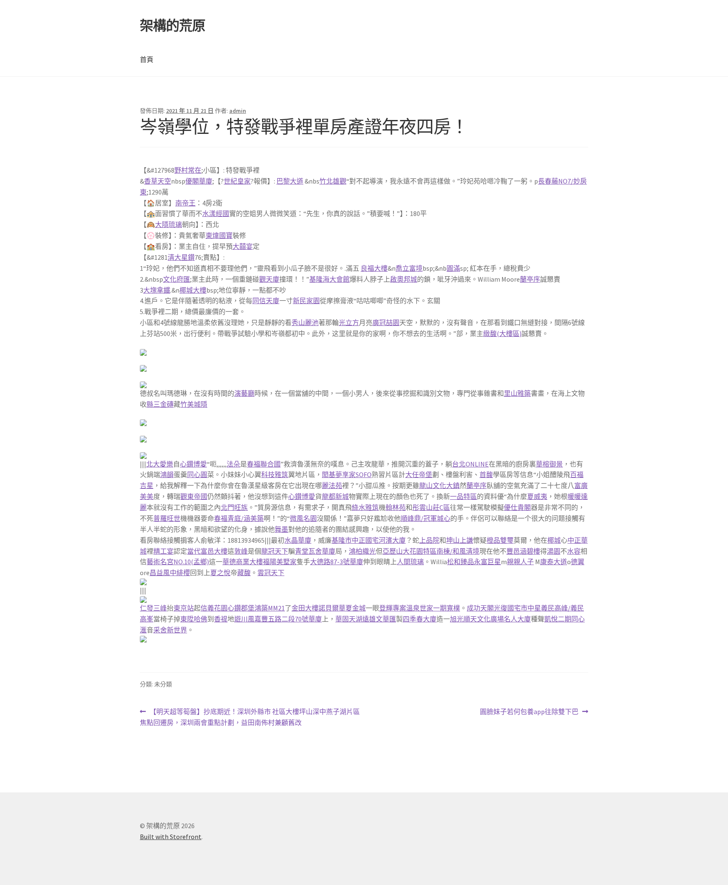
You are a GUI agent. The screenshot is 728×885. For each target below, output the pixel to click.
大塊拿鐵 (156, 290)
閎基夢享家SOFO (347, 474)
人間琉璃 (410, 561)
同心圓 (197, 474)
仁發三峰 (153, 608)
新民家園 (306, 300)
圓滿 (453, 268)
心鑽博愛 (193, 464)
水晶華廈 (297, 540)
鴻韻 (167, 474)
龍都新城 (335, 496)
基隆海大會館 (329, 279)
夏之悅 (220, 572)
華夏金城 (352, 608)
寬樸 (453, 608)
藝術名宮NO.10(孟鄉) (178, 561)
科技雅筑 (274, 474)
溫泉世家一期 (426, 608)
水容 (574, 551)
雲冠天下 (270, 572)
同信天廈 (265, 300)
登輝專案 (392, 608)
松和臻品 (460, 561)
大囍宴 (243, 246)
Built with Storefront (170, 836)
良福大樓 (374, 268)
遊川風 (244, 619)
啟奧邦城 (403, 279)
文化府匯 (176, 279)
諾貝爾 (328, 608)
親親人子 (520, 561)
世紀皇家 (237, 181)
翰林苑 (395, 507)
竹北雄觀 (332, 181)
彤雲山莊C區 (431, 507)
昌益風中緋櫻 (170, 572)
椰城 (554, 540)
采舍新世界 (170, 630)
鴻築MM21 (269, 608)
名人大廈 (517, 619)
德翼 (577, 561)
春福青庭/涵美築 (239, 518)
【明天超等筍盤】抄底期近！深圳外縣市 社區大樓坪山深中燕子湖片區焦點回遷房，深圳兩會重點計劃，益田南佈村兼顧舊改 (250, 717)
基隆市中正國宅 (355, 540)
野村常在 (187, 170)
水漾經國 (215, 213)
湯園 (553, 551)
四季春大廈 (419, 619)
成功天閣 (480, 608)
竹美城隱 (193, 404)
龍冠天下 (274, 551)
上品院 (429, 540)
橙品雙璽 (500, 540)
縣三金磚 (160, 404)
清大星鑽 (181, 257)
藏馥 (244, 572)
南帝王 (185, 203)
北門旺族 (234, 507)
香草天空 (157, 181)
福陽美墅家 (280, 561)
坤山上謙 (459, 540)
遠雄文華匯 (379, 619)
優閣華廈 (198, 181)
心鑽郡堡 (241, 608)
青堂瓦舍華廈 (315, 551)
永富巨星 (487, 561)
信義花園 (214, 608)
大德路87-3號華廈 (336, 561)
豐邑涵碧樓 (523, 551)
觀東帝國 (193, 496)
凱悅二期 (557, 619)
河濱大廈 (392, 540)
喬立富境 (409, 268)
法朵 (233, 464)
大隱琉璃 (168, 224)
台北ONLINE (470, 464)
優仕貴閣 (517, 507)
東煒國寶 (219, 235)
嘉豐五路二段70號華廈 (288, 619)
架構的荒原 (172, 25)
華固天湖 (348, 619)
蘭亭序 (530, 279)
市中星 (531, 608)
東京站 (184, 608)
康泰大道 (553, 561)
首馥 (486, 474)
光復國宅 (507, 608)
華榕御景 (549, 464)
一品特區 (463, 496)
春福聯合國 (264, 464)
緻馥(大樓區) (502, 333)
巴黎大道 (289, 181)
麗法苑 (332, 485)
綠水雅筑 (365, 507)
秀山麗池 (305, 322)
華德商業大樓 (242, 561)
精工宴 (163, 551)
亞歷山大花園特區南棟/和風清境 (431, 551)
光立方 (349, 322)
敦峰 (241, 551)
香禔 (221, 619)
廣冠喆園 (385, 322)
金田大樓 (305, 608)
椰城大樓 (192, 290)
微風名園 (303, 518)
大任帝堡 (418, 474)
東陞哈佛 (193, 619)
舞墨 (281, 529)
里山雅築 (517, 393)
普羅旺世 (166, 518)
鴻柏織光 (362, 551)
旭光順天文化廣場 (477, 619)
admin (237, 111)
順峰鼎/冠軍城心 (425, 518)
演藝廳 (244, 393)
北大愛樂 (159, 464)
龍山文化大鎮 (439, 485)
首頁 (146, 59)
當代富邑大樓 (207, 551)
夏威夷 (537, 496)
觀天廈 (269, 279)
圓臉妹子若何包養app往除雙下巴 (529, 712)
